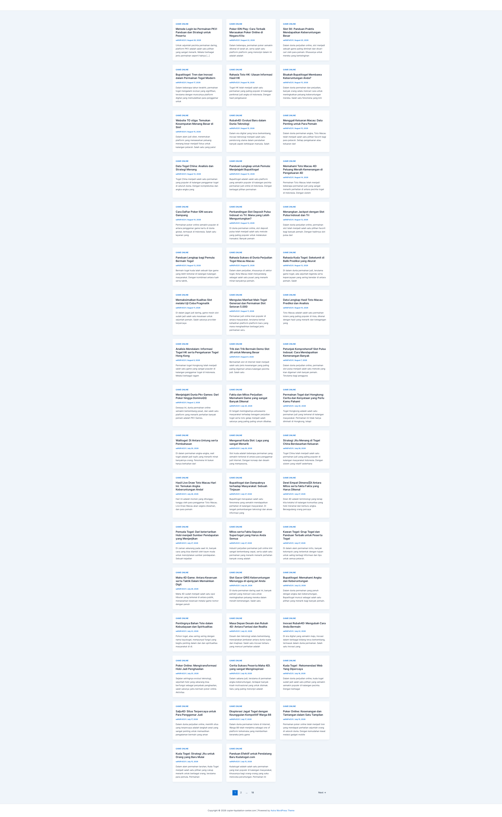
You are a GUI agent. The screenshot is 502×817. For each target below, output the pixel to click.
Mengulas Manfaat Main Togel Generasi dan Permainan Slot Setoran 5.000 (248, 303)
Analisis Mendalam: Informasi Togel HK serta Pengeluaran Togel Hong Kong (197, 352)
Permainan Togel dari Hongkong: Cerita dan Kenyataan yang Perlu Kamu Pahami (303, 398)
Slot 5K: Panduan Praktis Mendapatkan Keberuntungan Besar (302, 32)
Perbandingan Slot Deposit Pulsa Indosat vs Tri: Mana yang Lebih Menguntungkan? (250, 215)
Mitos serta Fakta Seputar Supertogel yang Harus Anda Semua (247, 535)
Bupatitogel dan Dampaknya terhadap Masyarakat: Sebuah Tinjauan (248, 486)
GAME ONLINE (182, 24)
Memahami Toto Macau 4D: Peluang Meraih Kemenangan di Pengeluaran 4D (303, 169)
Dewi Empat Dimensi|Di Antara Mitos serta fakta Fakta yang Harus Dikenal (302, 486)
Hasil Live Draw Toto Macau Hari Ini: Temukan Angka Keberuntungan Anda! (196, 486)
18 (252, 792)
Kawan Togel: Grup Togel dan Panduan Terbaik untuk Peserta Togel (302, 535)
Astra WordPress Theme (282, 810)
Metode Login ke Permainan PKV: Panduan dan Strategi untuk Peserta (196, 32)
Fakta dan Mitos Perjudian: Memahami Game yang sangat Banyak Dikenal (248, 398)
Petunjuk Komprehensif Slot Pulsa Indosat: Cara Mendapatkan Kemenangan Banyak (304, 352)
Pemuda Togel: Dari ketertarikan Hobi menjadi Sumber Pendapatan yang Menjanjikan (197, 535)
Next (322, 792)
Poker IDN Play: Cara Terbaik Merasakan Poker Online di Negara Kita (247, 32)
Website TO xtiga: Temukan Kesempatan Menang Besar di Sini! (194, 124)
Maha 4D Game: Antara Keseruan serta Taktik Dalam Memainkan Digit (196, 581)
